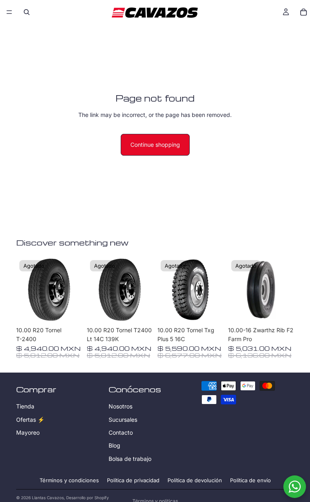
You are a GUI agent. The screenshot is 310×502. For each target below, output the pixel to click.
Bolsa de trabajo (130, 458)
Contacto (121, 432)
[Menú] (9, 12)
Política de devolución (195, 480)
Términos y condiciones (69, 480)
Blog (114, 445)
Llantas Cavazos (48, 497)
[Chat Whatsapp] (294, 486)
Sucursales (123, 419)
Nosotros (120, 406)
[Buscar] (27, 12)
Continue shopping (155, 144)
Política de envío (250, 480)
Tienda (25, 406)
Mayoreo (28, 432)
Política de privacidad (133, 480)
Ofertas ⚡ (30, 419)
